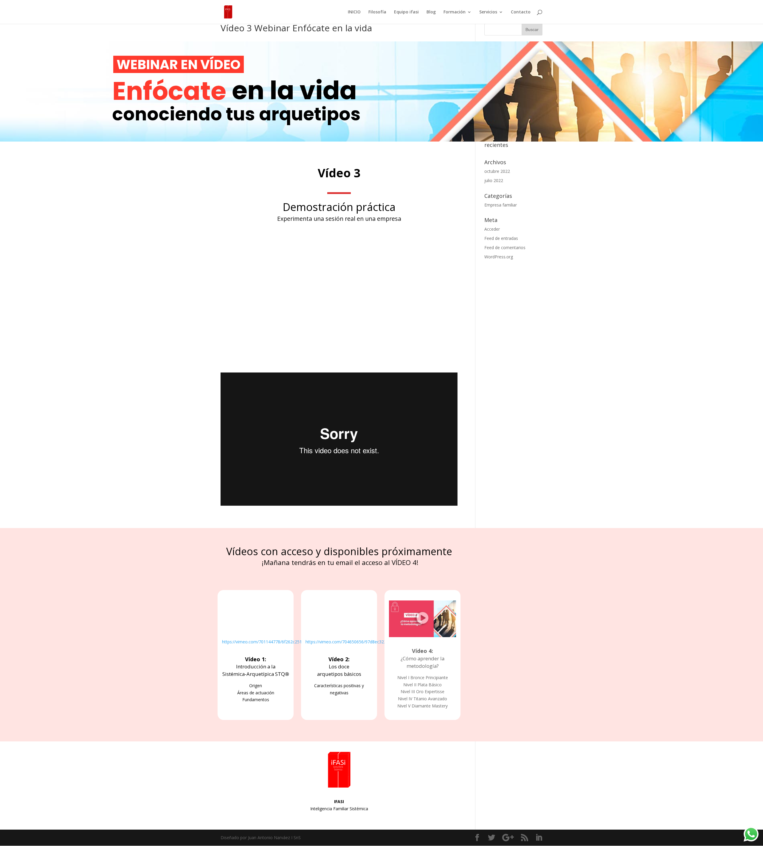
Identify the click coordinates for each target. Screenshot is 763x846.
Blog (431, 12)
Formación (454, 12)
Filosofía (377, 12)
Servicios (488, 12)
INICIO (354, 12)
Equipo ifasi (406, 12)
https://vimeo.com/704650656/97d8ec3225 (347, 642)
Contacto (521, 12)
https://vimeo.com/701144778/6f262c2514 (263, 642)
